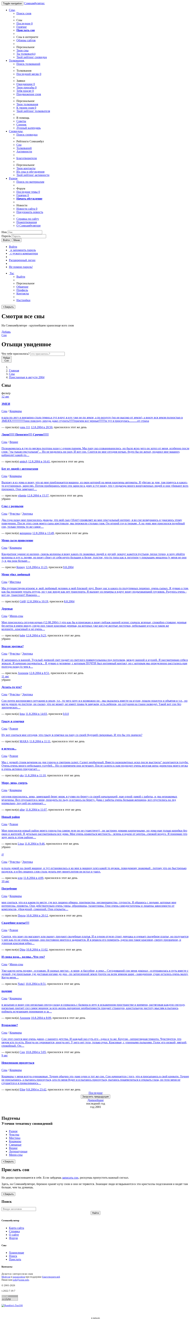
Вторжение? (9, 1025)
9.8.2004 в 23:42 (36, 1089)
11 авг (5, 676)
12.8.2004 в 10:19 (37, 601)
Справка (14, 1231)
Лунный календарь (28, 127)
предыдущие (95, 1096)
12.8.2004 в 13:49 (43, 533)
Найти (95, 1213)
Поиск (13, 1256)
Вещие (14, 442)
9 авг (4, 1055)
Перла (22, 915)
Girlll (23, 601)
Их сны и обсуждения (30, 171)
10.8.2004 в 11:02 (37, 949)
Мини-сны (16, 616)
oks (22, 775)
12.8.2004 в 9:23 (36, 635)
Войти (6, 240)
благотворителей (51, 1276)
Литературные (18, 1151)
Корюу (20, 567)
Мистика (15, 582)
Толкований (24, 148)
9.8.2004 (68, 567)
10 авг (5, 881)
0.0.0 (66, 713)
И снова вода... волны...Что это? (23, 956)
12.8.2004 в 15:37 (38, 495)
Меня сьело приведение (17, 540)
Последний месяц (28, 74)
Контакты (22, 293)
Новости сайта (26, 208)
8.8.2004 (69, 601)
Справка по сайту (27, 218)
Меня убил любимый (15, 574)
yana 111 (25, 427)
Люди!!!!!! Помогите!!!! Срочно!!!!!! (25, 434)
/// (2, 854)
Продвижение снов (28, 94)
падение (6, 991)
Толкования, (17, 60)
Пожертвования (26, 222)
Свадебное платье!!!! (15, 922)
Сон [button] (6, 333)
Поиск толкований (28, 63)
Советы (21, 121)
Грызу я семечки (12, 721)
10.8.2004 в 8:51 (36, 983)
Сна (18, 144)
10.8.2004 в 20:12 (37, 915)
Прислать (15, 1259)
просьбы (26, 87)
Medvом (5, 1276)
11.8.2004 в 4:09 (33, 877)
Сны (12, 373)
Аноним (23, 673)
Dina (22, 949)
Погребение (9, 888)
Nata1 (21, 983)
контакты (25, 168)
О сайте (14, 1234)
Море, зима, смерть (14, 782)
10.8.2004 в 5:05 (36, 1052)
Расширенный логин (22, 260)
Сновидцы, (16, 131)
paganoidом (19, 1276)
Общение (22, 286)
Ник (4, 232)
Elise (22, 1089)
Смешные (15, 1144)
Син (22, 1052)
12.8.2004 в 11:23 (36, 567)
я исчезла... (8, 748)
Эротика (27, 513)
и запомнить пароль (22, 250)
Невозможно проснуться (17, 1062)
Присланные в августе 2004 (26, 377)
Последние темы (28, 191)
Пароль (6, 236)
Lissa (21, 843)
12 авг (5, 396)
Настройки (23, 300)
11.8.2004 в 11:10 (35, 775)
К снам (26, 107)
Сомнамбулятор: (34, 3)
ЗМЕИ (5, 403)
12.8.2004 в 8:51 (39, 673)
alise (22, 809)
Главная (14, 370)
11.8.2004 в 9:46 (35, 843)
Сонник (21, 124)
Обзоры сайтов (26, 40)
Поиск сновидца (26, 134)
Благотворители (26, 158)
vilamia (22, 495)
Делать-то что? (11, 687)
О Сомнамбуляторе (28, 225)
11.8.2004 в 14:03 (36, 713)
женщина (26, 533)
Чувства (15, 513)
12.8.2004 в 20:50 (41, 427)
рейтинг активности (32, 175)
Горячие (21, 26)
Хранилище (16, 1252)
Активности (24, 151)
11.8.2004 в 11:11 (39, 741)
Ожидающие (25, 84)
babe (22, 635)
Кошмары (16, 411)
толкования (27, 104)
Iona (22, 713)
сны (22, 50)
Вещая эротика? (12, 646)
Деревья (7, 608)
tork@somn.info (21, 1279)
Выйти (20, 276)
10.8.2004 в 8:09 (41, 1017)
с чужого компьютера (23, 253)
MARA (24, 741)
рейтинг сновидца (31, 57)
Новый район (10, 816)
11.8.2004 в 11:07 (36, 809)
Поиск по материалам (30, 181)
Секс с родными (12, 506)
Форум (13, 1238)
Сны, (12, 10)
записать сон (70, 1177)
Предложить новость (29, 212)
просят (25, 90)
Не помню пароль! (21, 266)
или (20, 877)
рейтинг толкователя (33, 111)
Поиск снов (23, 13)
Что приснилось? (15, 353)
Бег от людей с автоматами (19, 468)
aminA (23, 461)
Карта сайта (16, 1228)
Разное (13, 178)
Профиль (22, 290)
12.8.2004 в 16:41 (39, 461)
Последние (24, 23)
